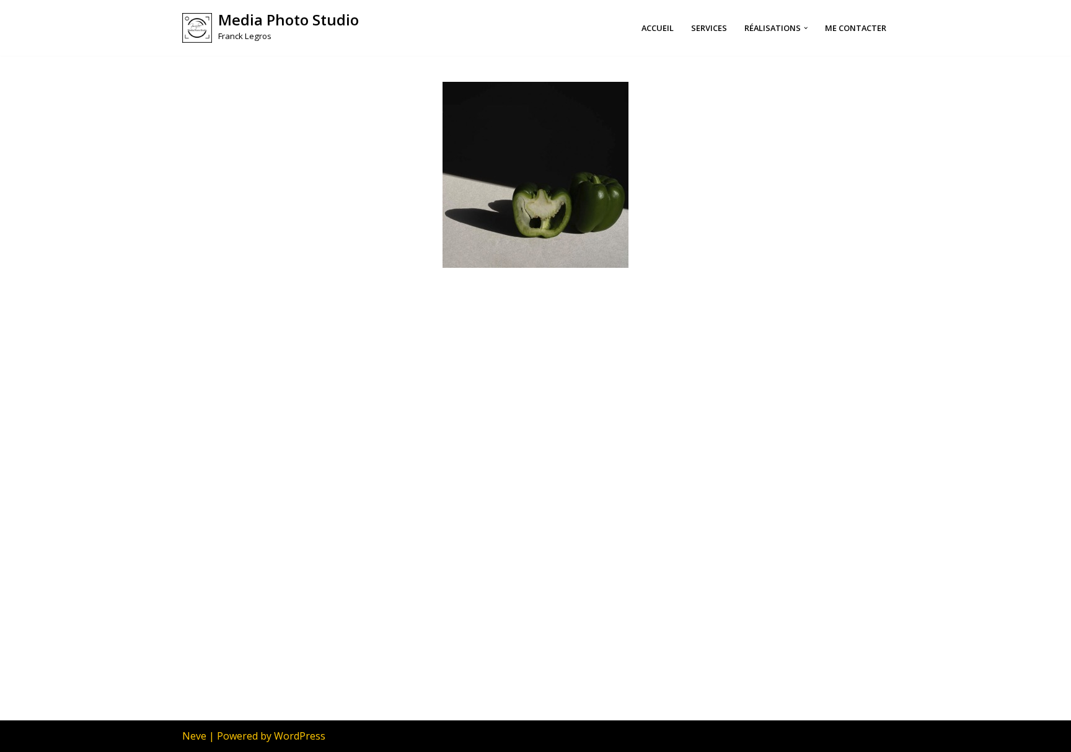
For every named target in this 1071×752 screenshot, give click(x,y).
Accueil (657, 27)
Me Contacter (855, 27)
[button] (806, 28)
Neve (194, 736)
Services (709, 27)
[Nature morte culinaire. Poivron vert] (535, 175)
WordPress (299, 736)
